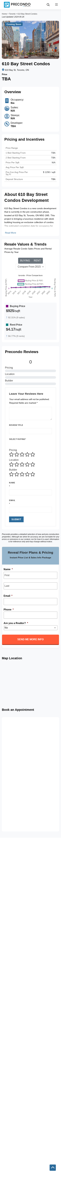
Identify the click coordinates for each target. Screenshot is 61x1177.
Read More (10, 232)
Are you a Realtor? (16, 623)
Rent (37, 260)
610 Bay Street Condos (27, 14)
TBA (53, 158)
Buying (25, 260)
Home (4, 14)
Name (12, 483)
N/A (53, 162)
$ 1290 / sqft (49, 172)
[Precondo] (17, 4)
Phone (9, 609)
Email (12, 500)
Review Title (16, 425)
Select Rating (17, 439)
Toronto (12, 14)
